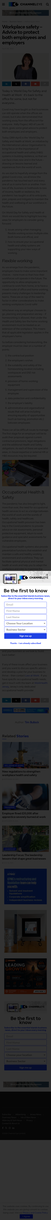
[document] (25, 610)
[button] (47, 575)
